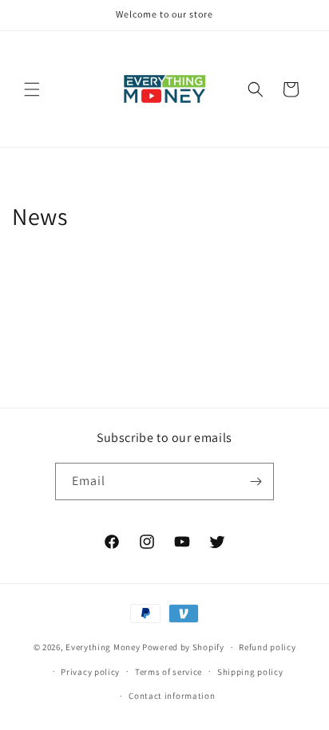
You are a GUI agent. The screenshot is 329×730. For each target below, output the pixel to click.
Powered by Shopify (183, 647)
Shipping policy (250, 671)
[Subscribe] (255, 481)
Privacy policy (90, 671)
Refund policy (267, 647)
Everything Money (102, 647)
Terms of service (168, 671)
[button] (32, 89)
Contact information (172, 695)
